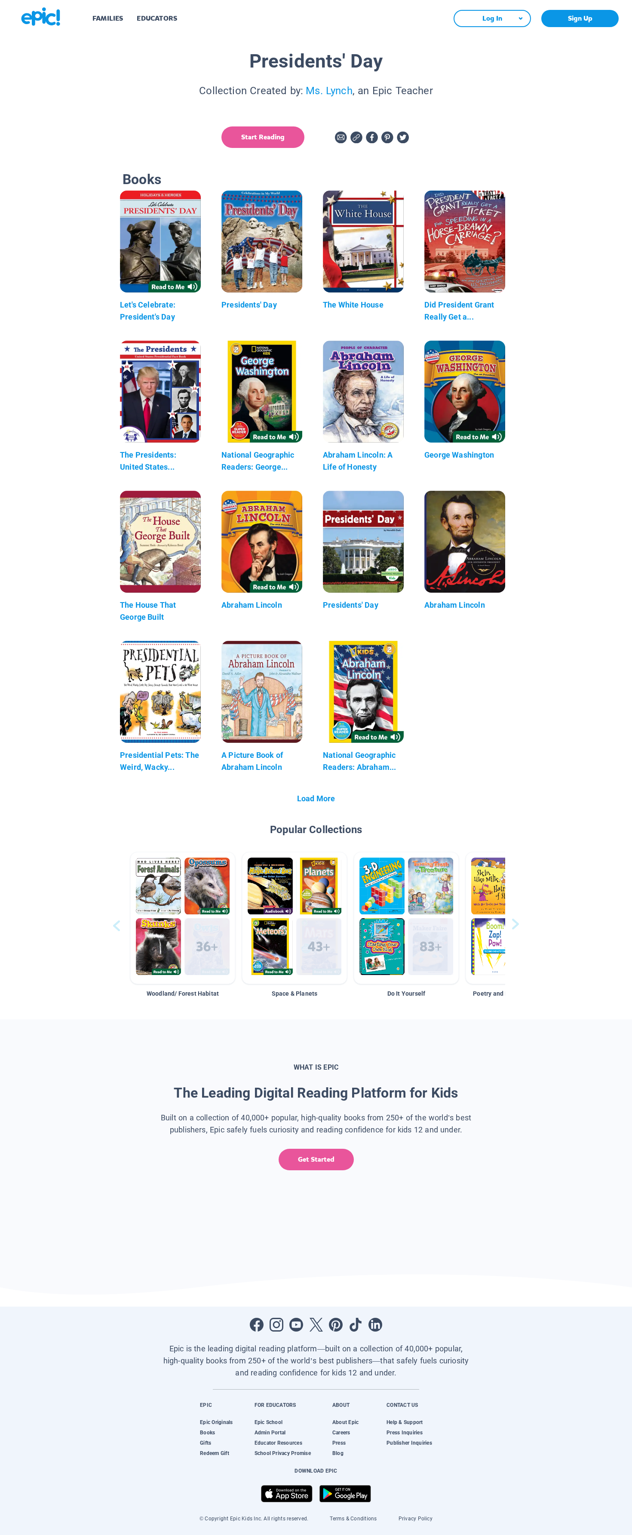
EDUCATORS (157, 18)
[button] (182, 918)
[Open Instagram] (276, 1325)
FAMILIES (107, 18)
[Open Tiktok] (355, 1325)
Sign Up (580, 18)
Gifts (205, 1443)
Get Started (316, 1159)
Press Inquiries (405, 1433)
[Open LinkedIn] (375, 1325)
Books (207, 1433)
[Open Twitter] (316, 1325)
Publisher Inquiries (409, 1443)
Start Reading (263, 137)
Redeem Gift (214, 1453)
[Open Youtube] (296, 1325)
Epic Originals (216, 1422)
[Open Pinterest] (336, 1325)
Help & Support (405, 1422)
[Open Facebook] (257, 1325)
